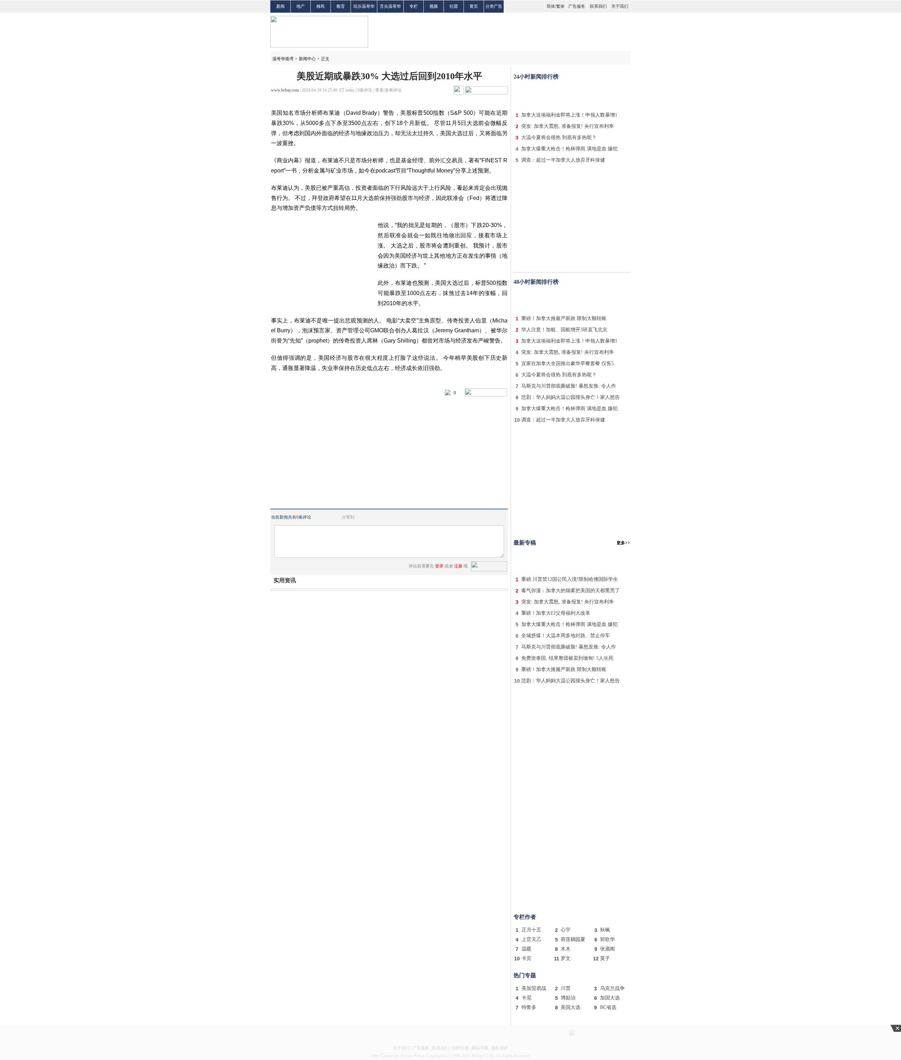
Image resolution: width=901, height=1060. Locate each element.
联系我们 (598, 6)
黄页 (474, 6)
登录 (439, 566)
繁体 (560, 6)
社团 (453, 6)
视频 (433, 6)
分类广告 (493, 6)
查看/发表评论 (388, 90)
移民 (320, 6)
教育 (340, 6)
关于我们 (619, 6)
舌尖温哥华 (390, 6)
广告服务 (576, 6)
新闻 (280, 6)
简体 (551, 6)
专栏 (413, 6)
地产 (300, 6)
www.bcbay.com (285, 90)
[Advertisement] (572, 94)
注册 (458, 566)
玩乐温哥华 (363, 6)
